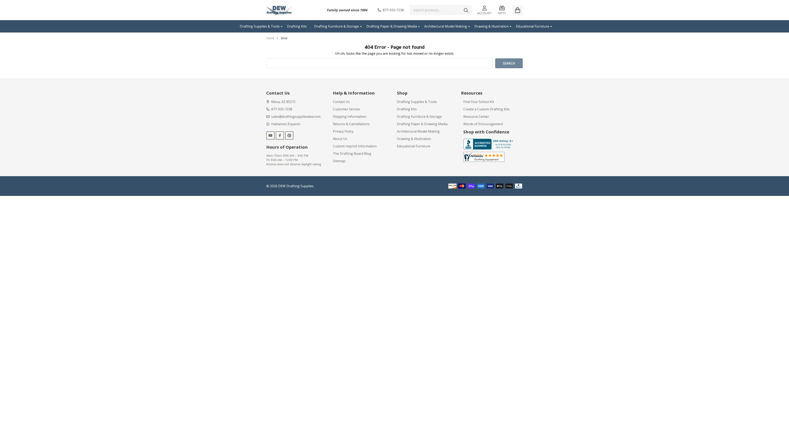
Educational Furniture (532, 26)
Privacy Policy (343, 131)
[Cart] (517, 10)
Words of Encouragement (483, 124)
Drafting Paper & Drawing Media (391, 26)
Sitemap (339, 161)
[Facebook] (280, 135)
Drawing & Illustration (491, 26)
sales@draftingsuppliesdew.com (296, 116)
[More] (280, 26)
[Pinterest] (289, 135)
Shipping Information (349, 116)
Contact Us (341, 101)
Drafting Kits (297, 26)
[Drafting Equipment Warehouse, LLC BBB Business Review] (489, 143)
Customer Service (346, 109)
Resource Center (476, 116)
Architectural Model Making (445, 26)
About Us (340, 138)
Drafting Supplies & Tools (260, 26)
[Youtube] (270, 135)
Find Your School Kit (478, 101)
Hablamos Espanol (285, 124)
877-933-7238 (281, 109)
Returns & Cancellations (351, 124)
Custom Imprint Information (355, 146)
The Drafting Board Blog (352, 153)
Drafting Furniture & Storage (336, 26)
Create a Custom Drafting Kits (486, 109)
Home (270, 38)
